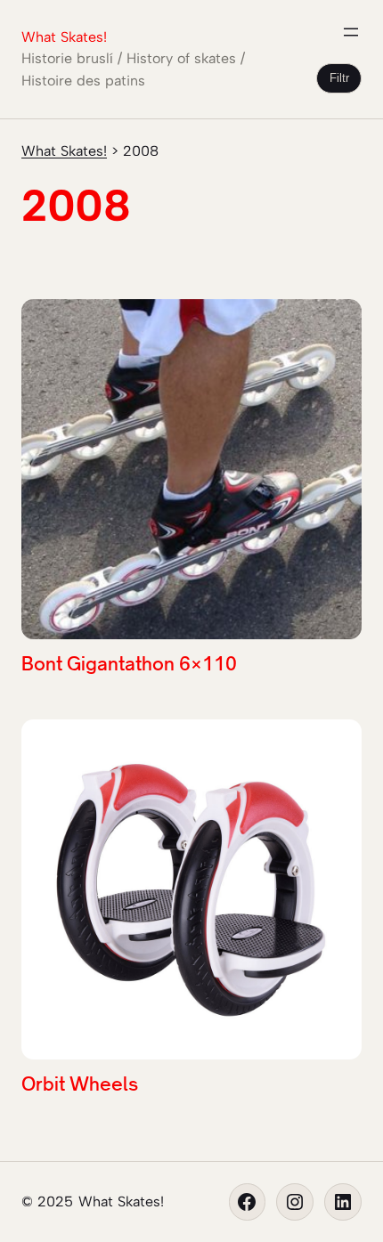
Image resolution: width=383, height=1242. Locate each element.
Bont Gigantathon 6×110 (129, 663)
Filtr (339, 78)
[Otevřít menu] (351, 32)
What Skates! (64, 36)
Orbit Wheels (79, 1083)
